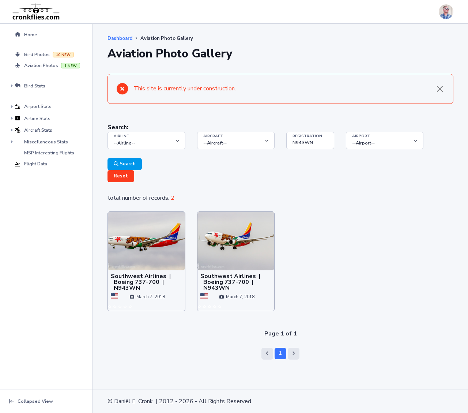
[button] (46, 34)
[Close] (439, 89)
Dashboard (119, 38)
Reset (121, 176)
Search (127, 164)
